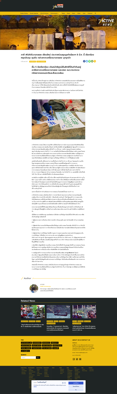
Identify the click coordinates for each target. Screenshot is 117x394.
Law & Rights (32, 321)
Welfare (30, 373)
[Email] (92, 61)
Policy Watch (36, 345)
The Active (91, 369)
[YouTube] (80, 359)
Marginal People (32, 379)
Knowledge (69, 374)
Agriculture (46, 374)
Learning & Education (31, 377)
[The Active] (58, 6)
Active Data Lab (26, 342)
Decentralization (32, 371)
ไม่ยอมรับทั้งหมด (76, 386)
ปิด (76, 389)
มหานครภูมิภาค (25, 351)
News (63, 13)
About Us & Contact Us (81, 340)
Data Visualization (69, 370)
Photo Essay (84, 370)
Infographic (69, 371)
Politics (38, 321)
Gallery (83, 369)
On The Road (77, 376)
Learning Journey (76, 374)
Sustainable (46, 376)
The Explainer (77, 371)
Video (78, 13)
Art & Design (39, 373)
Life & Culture (44, 13)
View (84, 13)
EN (62, 382)
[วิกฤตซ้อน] (58, 312)
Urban (38, 370)
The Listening (47, 348)
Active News (50, 321)
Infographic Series (69, 377)
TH (65, 382)
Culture (38, 375)
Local (38, 372)
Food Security (31, 374)
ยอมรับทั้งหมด (76, 383)
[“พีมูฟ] (33, 312)
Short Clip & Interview (77, 370)
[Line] (89, 61)
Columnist (62, 371)
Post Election (46, 345)
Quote (61, 373)
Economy (23, 372)
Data (73, 13)
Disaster (46, 370)
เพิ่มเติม (35, 386)
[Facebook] (84, 61)
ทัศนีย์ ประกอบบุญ (45, 286)
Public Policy (24, 13)
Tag (22, 340)
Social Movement (41, 61)
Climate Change (45, 373)
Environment (54, 13)
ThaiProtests (36, 348)
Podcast (90, 13)
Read (68, 13)
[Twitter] (87, 61)
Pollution (46, 369)
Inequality (54, 342)
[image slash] (60, 13)
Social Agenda (34, 13)
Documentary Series (77, 378)
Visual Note (69, 373)
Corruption (24, 373)
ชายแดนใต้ (55, 348)
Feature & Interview (62, 370)
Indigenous (32, 61)
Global (38, 369)
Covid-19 (56, 321)
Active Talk (91, 370)
